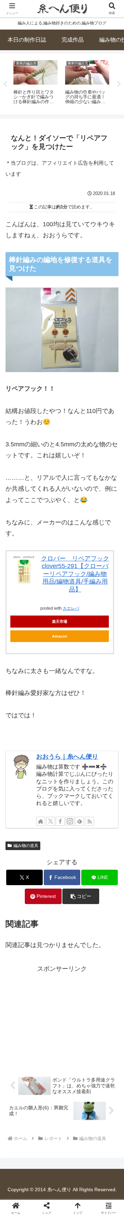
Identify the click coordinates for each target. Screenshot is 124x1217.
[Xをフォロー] (50, 821)
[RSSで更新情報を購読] (89, 821)
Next (118, 83)
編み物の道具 (25, 845)
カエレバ (71, 608)
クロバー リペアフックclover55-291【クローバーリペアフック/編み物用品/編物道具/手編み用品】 (75, 574)
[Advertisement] (62, 1017)
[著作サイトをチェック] (40, 821)
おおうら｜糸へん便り (67, 756)
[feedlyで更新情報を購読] (79, 821)
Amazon (59, 636)
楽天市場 (59, 621)
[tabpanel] (47, 83)
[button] (80, 896)
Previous (5, 83)
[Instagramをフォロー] (69, 821)
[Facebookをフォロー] (60, 821)
